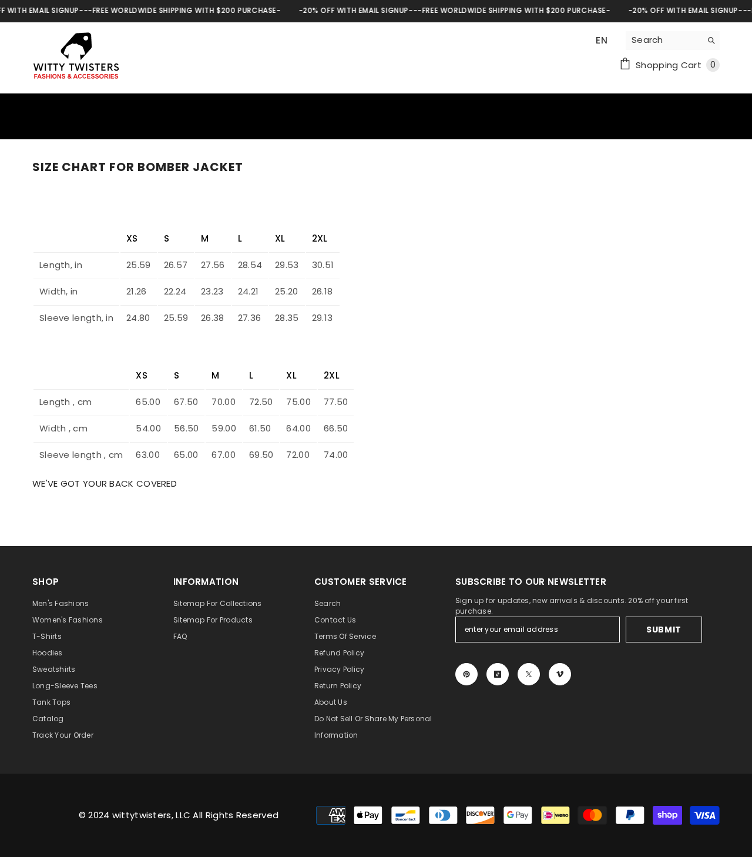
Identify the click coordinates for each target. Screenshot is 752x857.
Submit (664, 629)
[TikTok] (497, 674)
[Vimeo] (560, 674)
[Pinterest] (466, 674)
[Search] (673, 40)
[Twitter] (529, 674)
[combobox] (663, 40)
